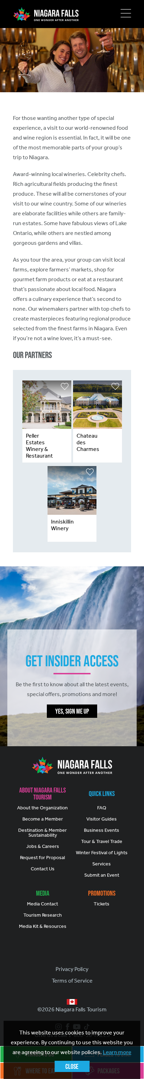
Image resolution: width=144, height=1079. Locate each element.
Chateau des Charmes (88, 442)
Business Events (101, 830)
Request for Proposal (42, 858)
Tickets (101, 904)
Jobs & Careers (42, 846)
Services (101, 864)
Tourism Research (42, 915)
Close (71, 1066)
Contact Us (43, 869)
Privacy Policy (72, 969)
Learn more (117, 1052)
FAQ (101, 808)
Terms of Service (72, 980)
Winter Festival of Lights (102, 853)
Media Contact (42, 904)
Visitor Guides (101, 819)
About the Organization (42, 808)
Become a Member (42, 819)
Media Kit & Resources (42, 926)
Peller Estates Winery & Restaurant (39, 445)
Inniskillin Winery (62, 525)
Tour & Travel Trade (101, 841)
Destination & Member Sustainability (42, 832)
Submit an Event (101, 875)
